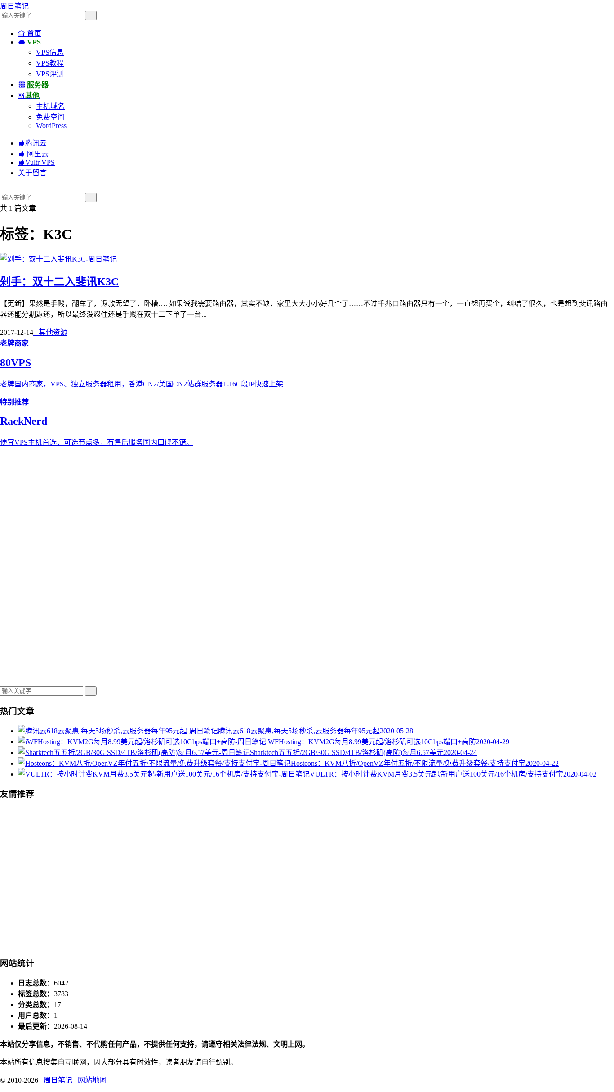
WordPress (51, 125)
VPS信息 (50, 52)
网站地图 (92, 1080)
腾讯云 (32, 143)
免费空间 (50, 117)
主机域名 (50, 106)
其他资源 (50, 332)
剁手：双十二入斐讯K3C (59, 282)
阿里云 (33, 154)
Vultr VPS (36, 162)
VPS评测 (50, 74)
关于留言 (32, 173)
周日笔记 (14, 6)
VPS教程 (50, 63)
